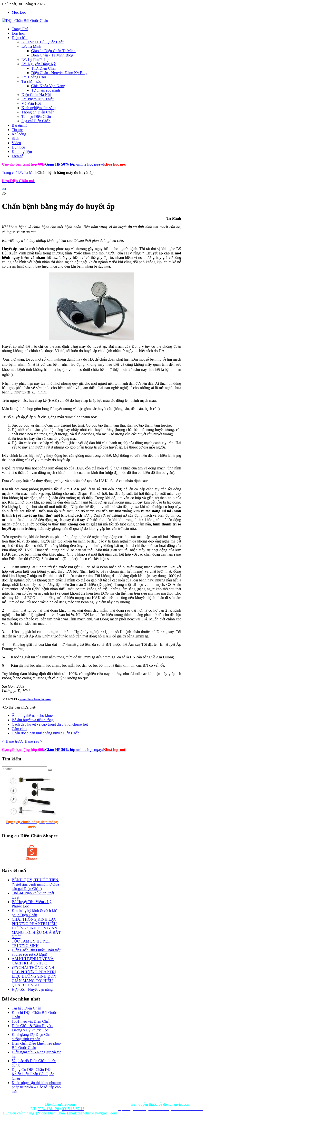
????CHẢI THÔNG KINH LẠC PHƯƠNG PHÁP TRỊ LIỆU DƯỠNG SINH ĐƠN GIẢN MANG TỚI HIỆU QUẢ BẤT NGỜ (34, 976)
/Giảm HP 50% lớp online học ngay (73, 750)
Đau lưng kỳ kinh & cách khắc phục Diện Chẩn (35, 912)
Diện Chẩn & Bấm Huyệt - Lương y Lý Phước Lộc (32, 1028)
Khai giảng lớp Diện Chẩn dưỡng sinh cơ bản (32, 1036)
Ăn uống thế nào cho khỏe (32, 715)
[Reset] (50, 770)
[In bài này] (4, 194)
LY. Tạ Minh (27, 172)
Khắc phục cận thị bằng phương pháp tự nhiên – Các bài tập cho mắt (36, 1087)
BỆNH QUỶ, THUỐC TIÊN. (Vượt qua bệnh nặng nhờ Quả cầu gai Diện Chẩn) (35, 884)
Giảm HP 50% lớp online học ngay (73, 164)
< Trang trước (12, 741)
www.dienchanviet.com (35, 699)
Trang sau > (33, 741)
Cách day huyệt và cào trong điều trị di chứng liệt (50, 724)
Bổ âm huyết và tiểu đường (33, 720)
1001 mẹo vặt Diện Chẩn (31, 1021)
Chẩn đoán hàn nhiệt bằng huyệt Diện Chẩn (45, 733)
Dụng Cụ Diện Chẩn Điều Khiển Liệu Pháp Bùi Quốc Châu (33, 1073)
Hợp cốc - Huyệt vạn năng (32, 989)
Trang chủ (10, 172)
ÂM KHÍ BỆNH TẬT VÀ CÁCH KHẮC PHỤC (33, 961)
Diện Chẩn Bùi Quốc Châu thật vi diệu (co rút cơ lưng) (36, 952)
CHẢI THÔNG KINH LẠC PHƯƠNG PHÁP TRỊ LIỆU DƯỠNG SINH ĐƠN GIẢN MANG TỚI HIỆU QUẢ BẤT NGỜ (36, 928)
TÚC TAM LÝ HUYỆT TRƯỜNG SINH (31, 943)
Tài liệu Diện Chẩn (26, 1008)
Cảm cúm (19, 729)
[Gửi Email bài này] (4, 189)
